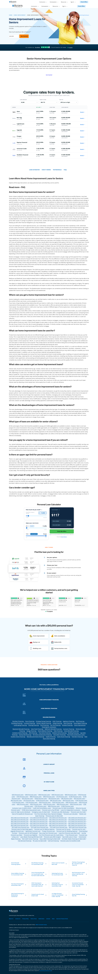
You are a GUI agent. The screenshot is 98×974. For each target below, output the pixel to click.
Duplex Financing (50, 736)
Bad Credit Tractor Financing (30, 839)
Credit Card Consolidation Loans (42, 808)
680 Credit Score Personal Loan (58, 825)
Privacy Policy (25, 918)
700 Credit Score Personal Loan (20, 827)
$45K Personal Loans (36, 804)
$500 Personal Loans (57, 794)
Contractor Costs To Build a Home (21, 808)
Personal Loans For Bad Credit (54, 816)
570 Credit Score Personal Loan (77, 819)
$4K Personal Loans (66, 798)
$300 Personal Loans (31, 794)
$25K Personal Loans (58, 802)
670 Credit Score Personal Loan (39, 825)
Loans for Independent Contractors (70, 810)
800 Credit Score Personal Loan (77, 827)
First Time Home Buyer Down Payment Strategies (48, 814)
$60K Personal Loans (62, 804)
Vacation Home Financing (18, 736)
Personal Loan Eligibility (30, 835)
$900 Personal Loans (49, 796)
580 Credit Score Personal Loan (19, 821)
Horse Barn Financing (59, 734)
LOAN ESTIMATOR (34, 170)
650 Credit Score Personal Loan (77, 823)
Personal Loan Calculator (71, 814)
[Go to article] (18, 863)
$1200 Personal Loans (75, 796)
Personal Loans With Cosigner (52, 837)
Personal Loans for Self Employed (28, 833)
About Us (11, 918)
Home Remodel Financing (71, 731)
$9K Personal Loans (68, 800)
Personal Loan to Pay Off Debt (50, 810)
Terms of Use (34, 918)
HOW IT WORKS (46, 170)
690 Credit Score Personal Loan (77, 825)
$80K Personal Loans (54, 806)
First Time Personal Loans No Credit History (51, 835)
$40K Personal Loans (22, 804)
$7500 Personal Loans (42, 800)
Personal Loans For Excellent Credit (70, 841)
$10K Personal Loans (81, 800)
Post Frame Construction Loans (76, 734)
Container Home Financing (19, 733)
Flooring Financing (33, 725)
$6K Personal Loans (16, 800)
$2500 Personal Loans (41, 798)
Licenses (48, 918)
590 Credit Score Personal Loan (39, 821)
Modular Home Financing (59, 733)
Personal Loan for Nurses (63, 829)
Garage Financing (31, 731)
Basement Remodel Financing (21, 729)
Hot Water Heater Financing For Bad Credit (74, 839)
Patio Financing (58, 731)
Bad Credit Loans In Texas (69, 837)
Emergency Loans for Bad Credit (41, 812)
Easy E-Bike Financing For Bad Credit (50, 839)
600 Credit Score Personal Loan (58, 821)
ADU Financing (33, 733)
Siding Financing (57, 723)
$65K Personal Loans (76, 804)
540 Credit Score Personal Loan (19, 819)
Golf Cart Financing (53, 841)
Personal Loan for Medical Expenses (44, 829)
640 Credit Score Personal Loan (58, 823)
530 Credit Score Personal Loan (77, 817)
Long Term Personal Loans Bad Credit (69, 833)
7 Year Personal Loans (71, 835)
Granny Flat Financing (25, 734)
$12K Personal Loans (18, 802)
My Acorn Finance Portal (62, 918)
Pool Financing (44, 725)
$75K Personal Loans (40, 806)
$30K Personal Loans (71, 802)
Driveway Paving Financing (43, 721)
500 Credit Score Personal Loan (19, 817)
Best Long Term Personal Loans (48, 833)
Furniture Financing (29, 723)
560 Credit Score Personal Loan (58, 819)
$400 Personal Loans (44, 794)
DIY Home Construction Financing (42, 734)
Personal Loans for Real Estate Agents (22, 829)
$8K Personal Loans (55, 800)
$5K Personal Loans (79, 798)
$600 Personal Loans (71, 794)
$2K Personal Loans (27, 798)
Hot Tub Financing (55, 725)
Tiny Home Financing (45, 733)
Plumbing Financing (16, 723)
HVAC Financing (57, 721)
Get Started (49, 75)
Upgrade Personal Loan (17, 831)
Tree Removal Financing (24, 841)
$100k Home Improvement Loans (31, 810)
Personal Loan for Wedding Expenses (67, 831)
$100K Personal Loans (67, 806)
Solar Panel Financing (37, 729)
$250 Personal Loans (17, 794)
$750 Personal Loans (22, 796)
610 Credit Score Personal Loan (77, 821)
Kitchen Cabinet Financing (44, 723)
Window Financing (67, 725)
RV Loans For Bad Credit (39, 841)
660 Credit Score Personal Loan (19, 825)
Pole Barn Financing (18, 721)
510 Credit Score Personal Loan (39, 817)
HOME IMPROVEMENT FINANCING (47, 689)
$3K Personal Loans (54, 798)
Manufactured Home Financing (35, 736)
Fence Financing (29, 721)
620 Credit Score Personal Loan (19, 823)
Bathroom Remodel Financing (53, 729)
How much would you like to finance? (20, 32)
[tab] (49, 697)
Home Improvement (20, 15)
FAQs (65, 170)
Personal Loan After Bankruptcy (60, 812)
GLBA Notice (41, 918)
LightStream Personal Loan (32, 831)
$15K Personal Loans (31, 802)
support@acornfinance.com (45, 970)
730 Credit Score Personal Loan (39, 827)
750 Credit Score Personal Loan (58, 827)
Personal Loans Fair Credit (78, 812)
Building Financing (73, 733)
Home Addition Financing (45, 731)
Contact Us (17, 918)
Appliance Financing (68, 721)
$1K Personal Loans (61, 796)
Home (10, 15)
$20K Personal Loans (45, 802)
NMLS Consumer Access (41, 924)
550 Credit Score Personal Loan (39, 819)
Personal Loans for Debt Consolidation (63, 808)
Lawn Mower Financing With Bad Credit (31, 837)
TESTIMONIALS (57, 170)
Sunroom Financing (68, 729)
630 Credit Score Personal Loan (39, 823)
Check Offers (84, 2)
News (53, 918)
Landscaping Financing (20, 725)
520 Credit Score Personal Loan (58, 817)
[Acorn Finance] (17, 6)
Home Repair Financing (80, 723)
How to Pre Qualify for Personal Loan (22, 814)
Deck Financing (68, 723)
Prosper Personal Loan (48, 831)
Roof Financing (80, 721)
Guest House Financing (63, 736)
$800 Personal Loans (36, 796)
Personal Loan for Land (78, 829)
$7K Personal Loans (29, 800)
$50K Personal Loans (49, 804)
